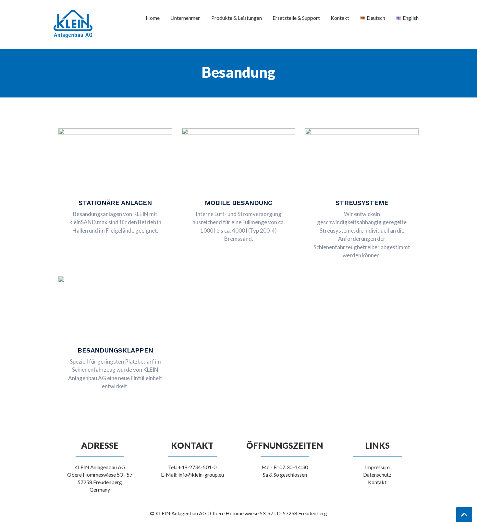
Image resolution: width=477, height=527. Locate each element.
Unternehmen (185, 18)
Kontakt (340, 18)
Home (153, 18)
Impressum (377, 467)
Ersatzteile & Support (296, 18)
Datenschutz (377, 474)
